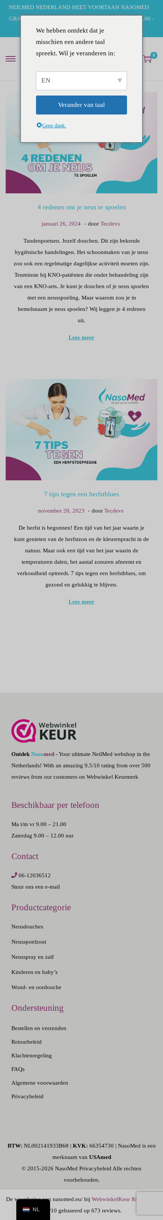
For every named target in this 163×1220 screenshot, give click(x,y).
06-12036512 (35, 875)
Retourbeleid (26, 1042)
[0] (147, 58)
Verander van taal (81, 104)
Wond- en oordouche (36, 987)
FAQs (18, 1069)
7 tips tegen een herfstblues (81, 494)
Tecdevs (110, 224)
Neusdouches (27, 927)
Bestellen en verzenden (38, 1028)
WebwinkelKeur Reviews (122, 1199)
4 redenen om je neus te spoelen (82, 207)
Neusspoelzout (28, 942)
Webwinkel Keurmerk (112, 777)
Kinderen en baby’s (34, 972)
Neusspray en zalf (32, 957)
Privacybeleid (27, 1096)
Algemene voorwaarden (39, 1083)
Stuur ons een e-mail (35, 887)
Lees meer (81, 337)
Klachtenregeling (31, 1055)
